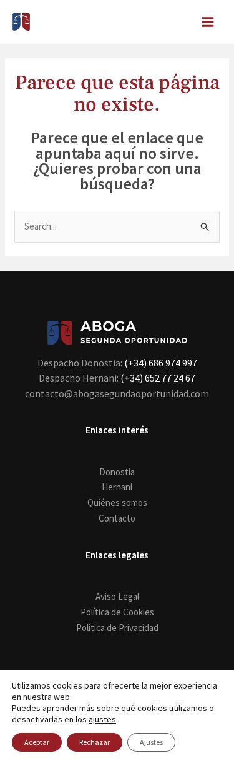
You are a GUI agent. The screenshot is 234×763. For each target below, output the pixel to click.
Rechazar (94, 742)
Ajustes (151, 742)
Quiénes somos (117, 502)
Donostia (117, 472)
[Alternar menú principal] (208, 22)
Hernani (117, 487)
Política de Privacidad (117, 628)
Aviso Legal (117, 596)
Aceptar (36, 742)
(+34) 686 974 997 (160, 362)
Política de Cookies (117, 612)
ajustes (102, 719)
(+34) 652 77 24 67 (157, 377)
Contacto (117, 518)
